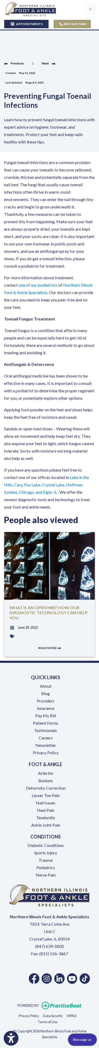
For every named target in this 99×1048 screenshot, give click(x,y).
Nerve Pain (46, 874)
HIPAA (72, 1015)
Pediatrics (45, 867)
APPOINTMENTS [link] (29, 24)
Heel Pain (45, 810)
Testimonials (45, 730)
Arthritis (45, 773)
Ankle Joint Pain (45, 824)
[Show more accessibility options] (11, 1038)
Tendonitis (45, 817)
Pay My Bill (45, 715)
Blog (45, 693)
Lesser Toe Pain (46, 795)
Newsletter (45, 745)
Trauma (46, 860)
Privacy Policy (46, 752)
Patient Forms (45, 722)
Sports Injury (45, 852)
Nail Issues (45, 802)
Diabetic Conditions (45, 845)
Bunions (45, 780)
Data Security (53, 1015)
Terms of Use (47, 1021)
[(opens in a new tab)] (34, 978)
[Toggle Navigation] (90, 9)
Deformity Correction (45, 787)
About (45, 685)
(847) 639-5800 (74, 24)
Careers (46, 737)
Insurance (45, 708)
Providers (45, 700)
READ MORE (47, 648)
